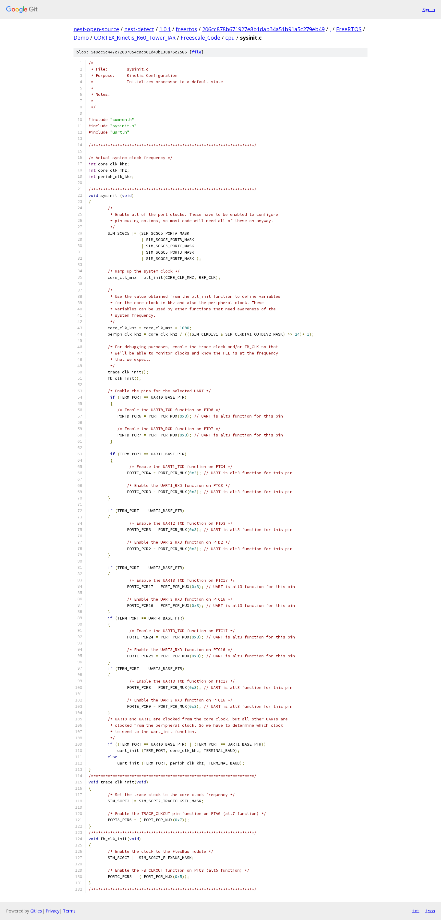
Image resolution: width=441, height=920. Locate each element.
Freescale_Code (200, 37)
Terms (69, 911)
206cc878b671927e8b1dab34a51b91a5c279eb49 (263, 29)
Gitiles (36, 911)
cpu (230, 37)
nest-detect (139, 29)
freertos (186, 29)
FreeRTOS (349, 29)
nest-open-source (96, 29)
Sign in (428, 9)
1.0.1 (165, 29)
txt (415, 910)
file (196, 52)
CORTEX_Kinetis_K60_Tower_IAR (135, 37)
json (430, 910)
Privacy (52, 911)
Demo (81, 37)
